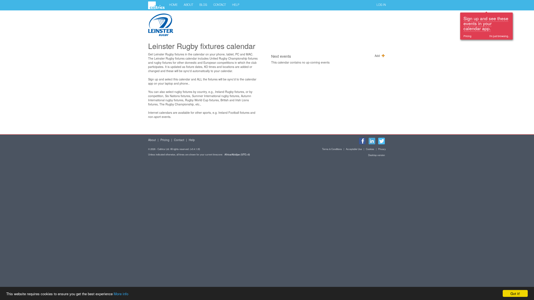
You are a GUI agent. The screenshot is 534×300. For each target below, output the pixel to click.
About (188, 5)
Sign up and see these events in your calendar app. (485, 23)
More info (121, 293)
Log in (381, 5)
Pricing (467, 36)
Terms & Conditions (332, 149)
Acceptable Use (354, 149)
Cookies (370, 149)
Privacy (382, 149)
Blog (203, 5)
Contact (219, 5)
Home (173, 5)
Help (235, 5)
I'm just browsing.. (499, 36)
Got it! (515, 293)
